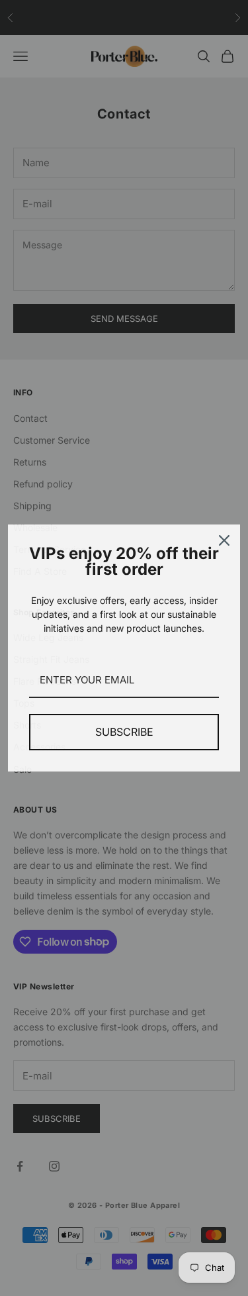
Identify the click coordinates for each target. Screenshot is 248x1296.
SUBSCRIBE (124, 731)
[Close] (224, 540)
